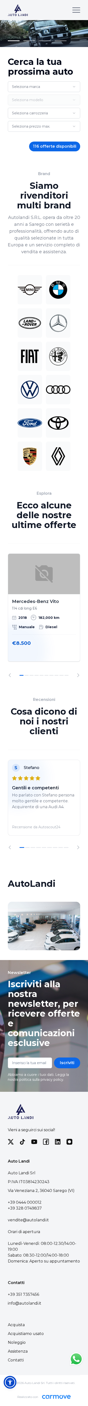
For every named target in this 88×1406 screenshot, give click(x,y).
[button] (10, 1382)
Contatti (16, 1360)
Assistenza (18, 1351)
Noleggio (17, 1342)
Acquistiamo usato (26, 1333)
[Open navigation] (76, 10)
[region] (44, 615)
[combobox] (44, 86)
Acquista (16, 1324)
